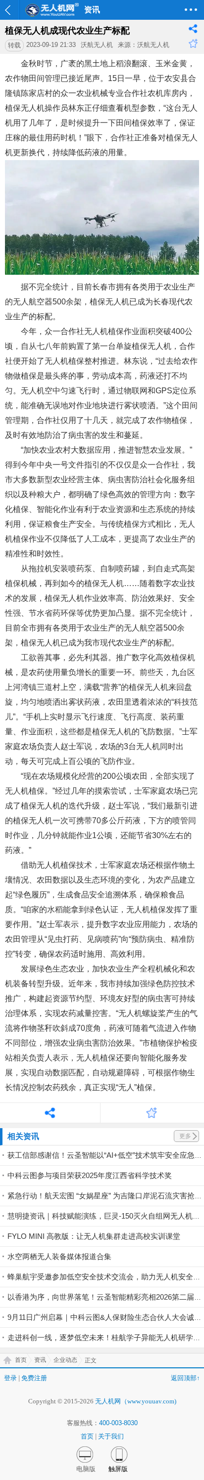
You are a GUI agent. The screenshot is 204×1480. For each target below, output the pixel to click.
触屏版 (118, 1469)
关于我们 (111, 1436)
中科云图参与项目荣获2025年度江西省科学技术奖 (89, 1175)
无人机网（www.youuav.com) (135, 1401)
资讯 (40, 1359)
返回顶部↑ (185, 1378)
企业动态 (65, 1359)
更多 (185, 1136)
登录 (10, 1378)
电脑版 (86, 1469)
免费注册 (34, 1378)
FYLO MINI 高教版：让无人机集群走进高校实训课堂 (93, 1236)
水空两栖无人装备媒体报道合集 (59, 1256)
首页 (21, 1359)
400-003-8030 (118, 1423)
